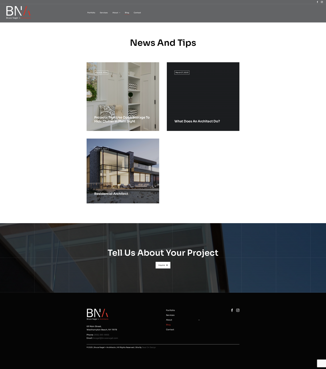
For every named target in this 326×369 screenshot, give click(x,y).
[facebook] (317, 2)
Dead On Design (149, 347)
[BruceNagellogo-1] (18, 7)
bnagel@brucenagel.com (105, 338)
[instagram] (322, 2)
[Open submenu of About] (199, 320)
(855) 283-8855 (101, 335)
